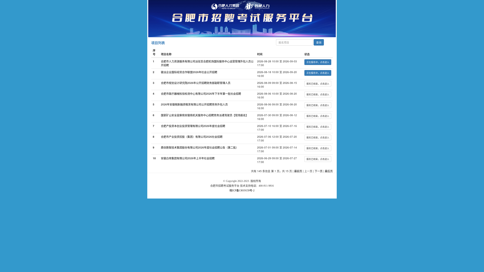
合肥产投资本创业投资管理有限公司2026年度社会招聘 (193, 126)
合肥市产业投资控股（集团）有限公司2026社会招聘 (192, 136)
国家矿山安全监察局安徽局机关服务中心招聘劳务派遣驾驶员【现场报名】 (204, 115)
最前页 (298, 171)
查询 (318, 42)
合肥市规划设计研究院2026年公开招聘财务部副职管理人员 (195, 83)
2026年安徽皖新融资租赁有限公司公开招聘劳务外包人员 (194, 104)
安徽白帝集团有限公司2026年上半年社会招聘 (188, 158)
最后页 (329, 171)
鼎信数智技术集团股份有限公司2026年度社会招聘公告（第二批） (199, 147)
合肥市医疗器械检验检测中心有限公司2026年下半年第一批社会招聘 (201, 93)
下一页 (319, 171)
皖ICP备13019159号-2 (242, 190)
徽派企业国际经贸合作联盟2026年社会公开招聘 (189, 72)
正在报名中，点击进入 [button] (317, 62)
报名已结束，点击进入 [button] (317, 83)
